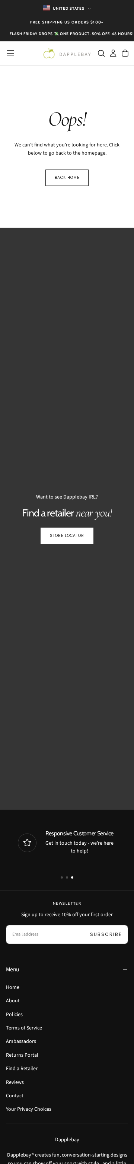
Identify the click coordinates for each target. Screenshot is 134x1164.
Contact (14, 1096)
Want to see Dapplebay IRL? (67, 497)
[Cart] (125, 53)
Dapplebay (67, 1140)
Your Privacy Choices (28, 1109)
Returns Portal (22, 1055)
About (13, 1001)
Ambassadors (21, 1041)
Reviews (15, 1082)
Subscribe (106, 934)
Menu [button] (12, 969)
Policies (14, 1014)
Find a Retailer (22, 1068)
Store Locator (67, 535)
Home (12, 987)
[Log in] (113, 53)
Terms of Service (24, 1028)
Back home (67, 177)
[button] (10, 53)
